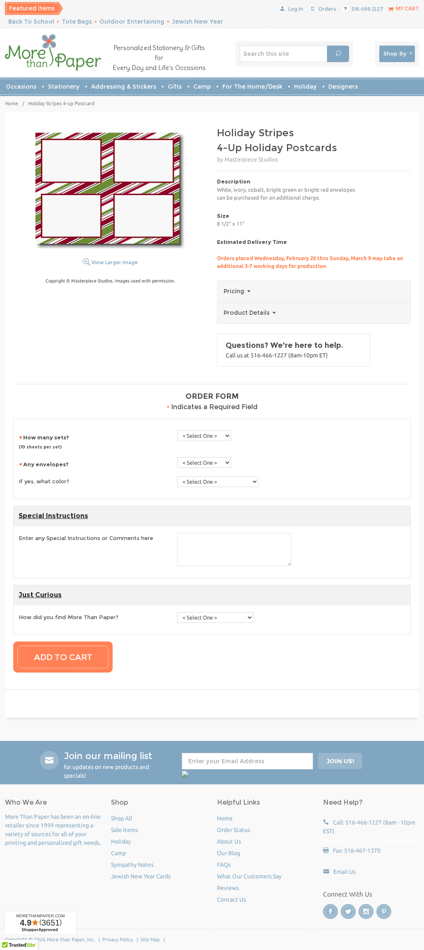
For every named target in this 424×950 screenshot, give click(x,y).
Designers (343, 86)
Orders (326, 9)
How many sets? (44, 442)
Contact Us (231, 899)
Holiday (305, 86)
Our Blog (228, 853)
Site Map (150, 939)
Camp (202, 86)
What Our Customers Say (249, 876)
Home (11, 103)
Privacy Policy (117, 939)
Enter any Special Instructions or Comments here (86, 538)
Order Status (233, 830)
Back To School (31, 21)
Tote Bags (77, 21)
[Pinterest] (383, 911)
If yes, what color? (44, 481)
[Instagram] (366, 911)
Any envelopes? (46, 464)
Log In (295, 9)
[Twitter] (348, 911)
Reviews (228, 888)
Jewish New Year (197, 21)
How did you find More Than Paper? (68, 617)
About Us (229, 841)
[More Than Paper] (53, 52)
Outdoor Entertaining (131, 21)
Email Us (344, 871)
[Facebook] (330, 911)
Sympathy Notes (132, 864)
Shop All (121, 818)
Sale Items (124, 830)
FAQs (224, 864)
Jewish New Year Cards (141, 876)
